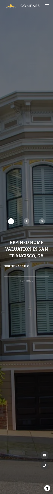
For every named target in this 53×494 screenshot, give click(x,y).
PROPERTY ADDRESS (16, 265)
